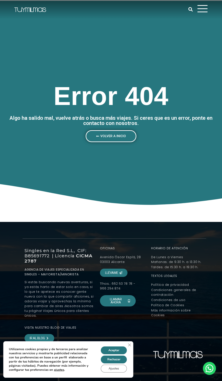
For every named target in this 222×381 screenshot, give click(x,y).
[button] (190, 9)
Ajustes (114, 368)
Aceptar (113, 350)
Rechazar (113, 359)
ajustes (59, 370)
